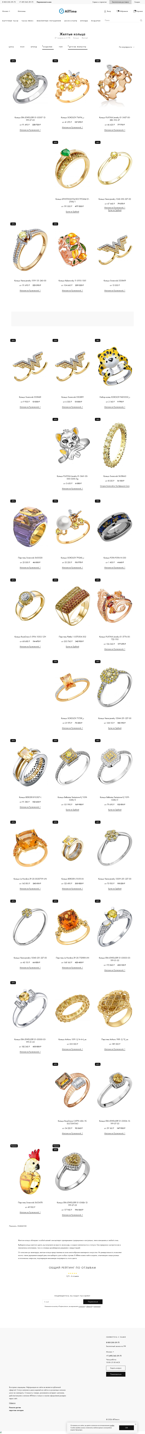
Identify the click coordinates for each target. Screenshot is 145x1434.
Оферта (12, 1403)
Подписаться (93, 1301)
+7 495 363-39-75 (26, 2)
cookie (112, 1425)
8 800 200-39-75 (9, 2)
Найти (141, 20)
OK (126, 1428)
